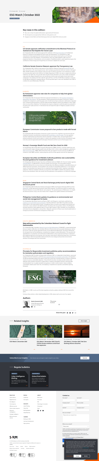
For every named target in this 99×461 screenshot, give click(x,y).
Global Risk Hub (27, 412)
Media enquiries (32, 446)
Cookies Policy (86, 447)
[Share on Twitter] (72, 312)
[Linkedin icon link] (38, 410)
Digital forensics (13, 399)
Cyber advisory (13, 397)
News (38, 408)
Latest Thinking (27, 406)
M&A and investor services (13, 417)
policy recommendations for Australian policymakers (55, 257)
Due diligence (12, 401)
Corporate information (30, 448)
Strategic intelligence (14, 414)
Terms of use (12, 446)
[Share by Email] (75, 313)
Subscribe (85, 358)
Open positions (27, 423)
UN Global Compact (13, 450)
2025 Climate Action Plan (29, 150)
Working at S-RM (27, 419)
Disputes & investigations (12, 411)
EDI (38, 401)
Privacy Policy (80, 437)
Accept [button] (77, 456)
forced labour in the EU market (56, 135)
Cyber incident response (15, 408)
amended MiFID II (27, 163)
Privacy (17, 446)
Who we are (39, 397)
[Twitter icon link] (40, 410)
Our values (39, 399)
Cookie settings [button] (69, 456)
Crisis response (13, 404)
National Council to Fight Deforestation (49, 227)
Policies (26, 446)
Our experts (26, 399)
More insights (84, 321)
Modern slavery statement (14, 448)
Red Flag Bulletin (27, 410)
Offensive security (13, 406)
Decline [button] (86, 456)
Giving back (39, 406)
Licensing (22, 448)
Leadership (26, 397)
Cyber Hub (26, 408)
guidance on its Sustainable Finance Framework (34, 202)
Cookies (21, 446)
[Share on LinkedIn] (70, 312)
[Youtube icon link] (43, 410)
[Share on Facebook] (67, 312)
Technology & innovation (42, 404)
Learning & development (29, 421)
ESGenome (25, 188)
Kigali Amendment (60, 53)
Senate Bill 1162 (67, 68)
